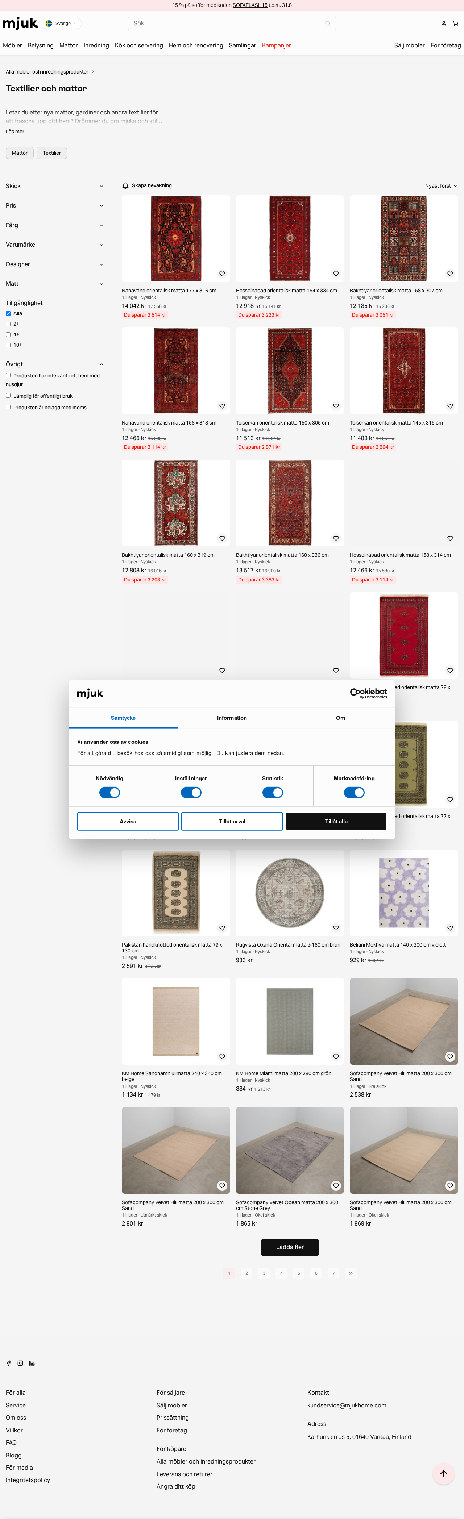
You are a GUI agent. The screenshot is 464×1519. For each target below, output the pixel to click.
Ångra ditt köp (176, 1486)
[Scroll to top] (444, 1474)
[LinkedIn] (32, 1363)
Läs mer (15, 131)
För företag (172, 1430)
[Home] (20, 23)
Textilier (52, 153)
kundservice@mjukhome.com (346, 1405)
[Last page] (351, 1273)
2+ (16, 324)
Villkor (14, 1430)
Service (16, 1405)
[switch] (191, 792)
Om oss (16, 1418)
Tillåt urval (232, 821)
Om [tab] (340, 718)
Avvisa (128, 821)
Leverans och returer (184, 1474)
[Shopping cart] (455, 23)
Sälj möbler (172, 1405)
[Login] (444, 23)
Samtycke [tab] (123, 718)
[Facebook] (9, 1363)
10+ (17, 345)
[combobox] (232, 23)
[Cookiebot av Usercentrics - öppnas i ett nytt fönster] (355, 693)
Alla (17, 313)
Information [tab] (232, 718)
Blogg (14, 1455)
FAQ (11, 1443)
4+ (16, 334)
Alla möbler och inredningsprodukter (47, 71)
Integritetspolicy (28, 1480)
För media (19, 1468)
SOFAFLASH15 (250, 5)
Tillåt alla (336, 821)
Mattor (20, 153)
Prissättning (173, 1418)
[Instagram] (20, 1363)
